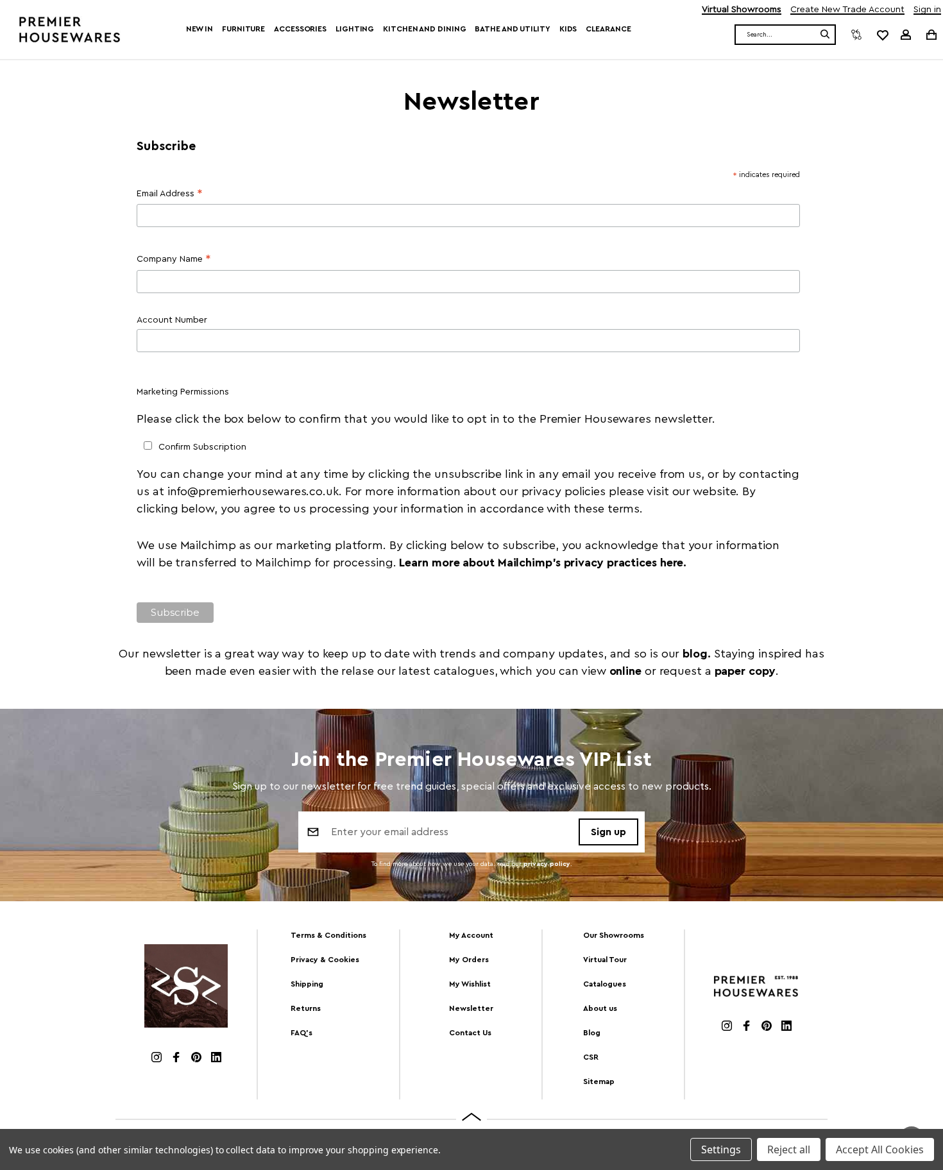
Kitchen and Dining (424, 29)
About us (600, 1008)
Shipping (307, 984)
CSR (591, 1057)
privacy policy (546, 864)
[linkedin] (216, 1058)
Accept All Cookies (880, 1149)
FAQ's (301, 1033)
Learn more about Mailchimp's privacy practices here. (542, 562)
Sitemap (599, 1081)
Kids (568, 29)
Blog (591, 1033)
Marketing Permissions (183, 391)
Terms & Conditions (328, 935)
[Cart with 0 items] (930, 34)
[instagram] (156, 1058)
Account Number (172, 320)
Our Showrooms (613, 935)
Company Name (174, 260)
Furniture (243, 29)
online (625, 671)
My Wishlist (470, 984)
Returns (306, 1008)
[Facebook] (176, 1058)
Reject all (788, 1149)
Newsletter (471, 1008)
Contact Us (470, 1033)
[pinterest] (196, 1058)
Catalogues (604, 984)
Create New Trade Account (847, 10)
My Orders (469, 959)
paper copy (745, 671)
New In (199, 29)
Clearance (608, 29)
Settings (721, 1149)
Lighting (355, 29)
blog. (698, 653)
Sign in (927, 10)
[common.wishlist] (882, 35)
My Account (471, 935)
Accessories (300, 29)
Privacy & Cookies (325, 959)
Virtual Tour (605, 959)
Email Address (170, 195)
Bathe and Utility (512, 29)
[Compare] (856, 35)
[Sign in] (906, 35)
